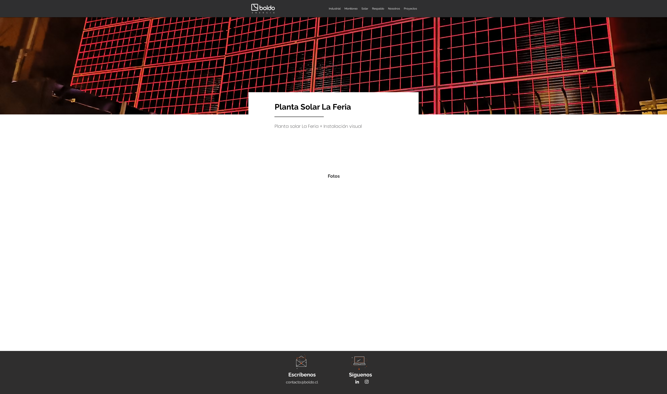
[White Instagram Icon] (366, 381)
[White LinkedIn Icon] (357, 381)
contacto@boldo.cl (302, 382)
